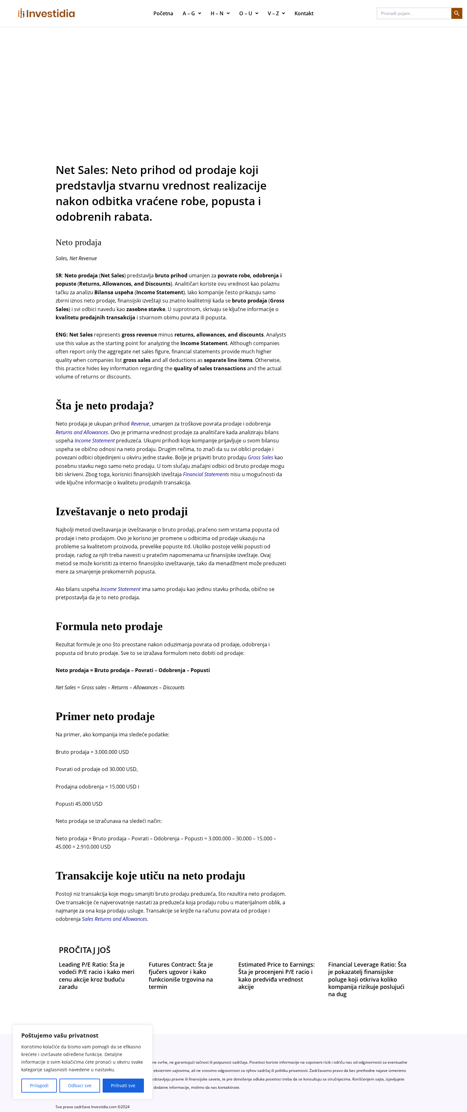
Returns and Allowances (82, 432)
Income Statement (95, 440)
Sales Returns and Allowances (114, 918)
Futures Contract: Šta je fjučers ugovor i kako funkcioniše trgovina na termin (181, 975)
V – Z (273, 13)
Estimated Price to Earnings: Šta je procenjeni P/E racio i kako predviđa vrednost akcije (276, 975)
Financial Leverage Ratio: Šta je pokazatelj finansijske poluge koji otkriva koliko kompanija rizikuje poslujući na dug (367, 979)
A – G (189, 13)
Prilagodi (39, 1085)
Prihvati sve (123, 1085)
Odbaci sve (79, 1085)
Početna (163, 13)
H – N (217, 13)
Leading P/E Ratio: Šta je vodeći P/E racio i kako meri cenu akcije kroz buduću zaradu (96, 975)
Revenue (140, 423)
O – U (245, 13)
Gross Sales (260, 457)
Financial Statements (206, 474)
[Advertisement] (233, 74)
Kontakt (304, 13)
